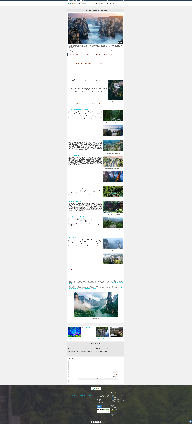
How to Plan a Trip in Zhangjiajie (102, 351)
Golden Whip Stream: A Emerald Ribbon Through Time (78, 109)
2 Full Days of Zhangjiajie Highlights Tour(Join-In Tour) (106, 348)
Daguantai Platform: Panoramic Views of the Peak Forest (78, 216)
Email (115, 374)
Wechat (99, 406)
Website (114, 376)
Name (115, 372)
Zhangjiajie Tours (91, 3)
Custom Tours (108, 3)
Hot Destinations (100, 3)
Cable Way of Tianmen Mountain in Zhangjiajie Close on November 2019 (80, 351)
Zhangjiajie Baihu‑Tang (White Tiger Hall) (102, 338)
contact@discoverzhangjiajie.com (102, 400)
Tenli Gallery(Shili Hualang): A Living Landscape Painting (78, 186)
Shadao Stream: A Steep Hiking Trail (75, 201)
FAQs (119, 3)
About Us (114, 3)
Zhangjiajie (84, 3)
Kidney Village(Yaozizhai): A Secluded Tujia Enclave (77, 237)
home (79, 3)
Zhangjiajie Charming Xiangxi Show (74, 338)
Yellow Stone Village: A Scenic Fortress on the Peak (77, 124)
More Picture (120, 42)
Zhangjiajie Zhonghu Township (74, 348)
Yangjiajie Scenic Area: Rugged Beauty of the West (77, 140)
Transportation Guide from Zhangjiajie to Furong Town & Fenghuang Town (119, 400)
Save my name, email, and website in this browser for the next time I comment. (93, 378)
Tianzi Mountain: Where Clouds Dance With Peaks (77, 170)
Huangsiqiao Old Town (86, 338)
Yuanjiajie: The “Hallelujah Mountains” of (76, 155)
